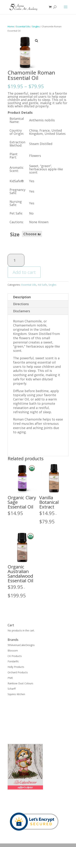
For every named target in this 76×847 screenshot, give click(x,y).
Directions (21, 304)
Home (11, 26)
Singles (36, 26)
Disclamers (21, 311)
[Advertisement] (25, 719)
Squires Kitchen (16, 694)
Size (14, 234)
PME (10, 678)
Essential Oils (23, 26)
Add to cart (24, 272)
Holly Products (16, 667)
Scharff (12, 688)
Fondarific (13, 661)
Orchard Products (18, 672)
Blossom (13, 650)
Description (22, 297)
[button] (36, 41)
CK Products (15, 656)
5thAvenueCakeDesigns (21, 645)
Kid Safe (42, 284)
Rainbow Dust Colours (20, 683)
